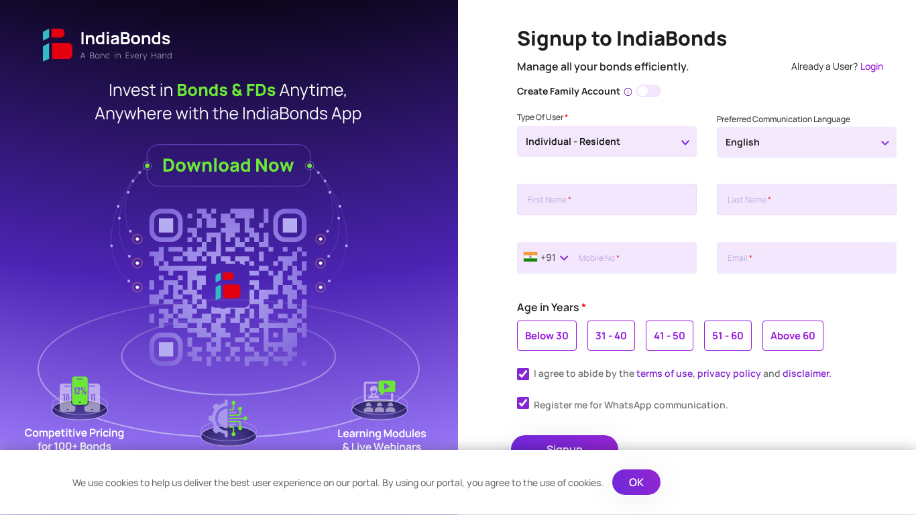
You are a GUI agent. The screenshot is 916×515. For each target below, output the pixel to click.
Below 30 (547, 336)
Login (871, 66)
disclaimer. (807, 373)
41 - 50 (669, 336)
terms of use (664, 373)
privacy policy (729, 373)
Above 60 (792, 336)
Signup (565, 449)
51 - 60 (728, 336)
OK (636, 482)
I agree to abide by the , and (683, 373)
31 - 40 (611, 336)
